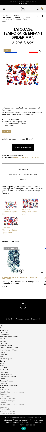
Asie (1, 357)
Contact (3, 403)
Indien (2, 363)
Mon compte (5, 396)
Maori (2, 365)
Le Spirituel (3, 354)
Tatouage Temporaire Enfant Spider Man (9, 230)
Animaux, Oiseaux (6, 345)
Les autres (3, 368)
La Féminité (4, 332)
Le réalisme (7, 277)
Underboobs (4, 334)
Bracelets (3, 394)
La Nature (3, 343)
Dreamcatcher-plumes (8, 376)
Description (23, 169)
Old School (4, 370)
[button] (40, 51)
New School (4, 372)
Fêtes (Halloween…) (7, 374)
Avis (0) (23, 179)
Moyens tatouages (20, 277)
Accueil (5, 16)
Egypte (2, 361)
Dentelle (3, 341)
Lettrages (3, 383)
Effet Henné (4, 339)
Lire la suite (42, 272)
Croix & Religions (6, 359)
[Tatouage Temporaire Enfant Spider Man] (10, 222)
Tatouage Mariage (6, 381)
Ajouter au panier (23, 147)
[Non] (43, 423)
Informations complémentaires (23, 174)
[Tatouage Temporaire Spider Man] (10, 203)
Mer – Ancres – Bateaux (8, 350)
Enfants (18, 18)
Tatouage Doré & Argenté (9, 337)
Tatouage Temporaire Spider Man (9, 211)
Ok (24, 428)
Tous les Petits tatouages (8, 385)
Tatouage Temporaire (11, 17)
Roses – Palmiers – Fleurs (9, 348)
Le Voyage (3, 352)
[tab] (23, 169)
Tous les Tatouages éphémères (12, 392)
